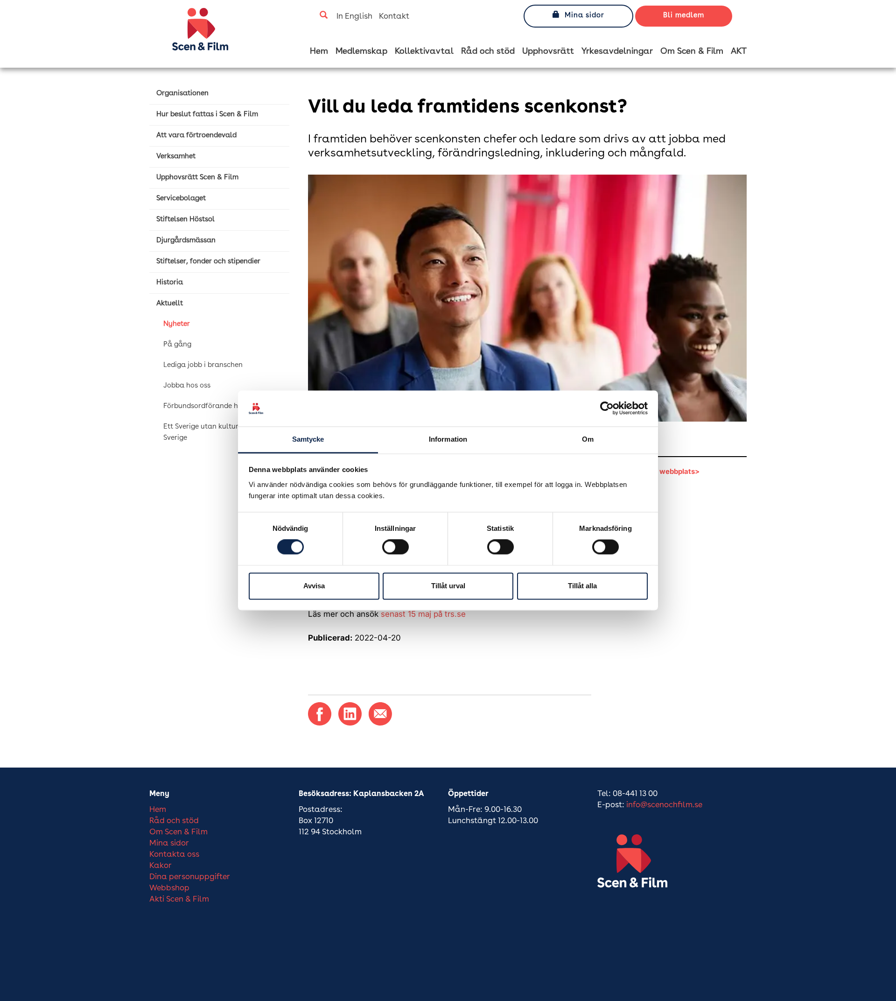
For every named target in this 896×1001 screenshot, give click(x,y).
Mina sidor (584, 15)
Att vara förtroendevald (196, 135)
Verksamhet (176, 156)
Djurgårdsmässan (186, 240)
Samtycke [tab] (308, 439)
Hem (319, 51)
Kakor (160, 866)
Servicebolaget (181, 198)
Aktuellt (169, 303)
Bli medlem (683, 15)
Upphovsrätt (548, 51)
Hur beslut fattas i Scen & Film (207, 114)
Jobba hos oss (186, 385)
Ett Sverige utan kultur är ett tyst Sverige (218, 432)
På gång (177, 344)
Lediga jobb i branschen (203, 365)
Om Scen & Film (691, 51)
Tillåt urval (448, 586)
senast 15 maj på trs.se (423, 614)
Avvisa (314, 586)
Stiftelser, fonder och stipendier (208, 261)
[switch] (395, 547)
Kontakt (394, 17)
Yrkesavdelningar (617, 51)
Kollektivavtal (424, 51)
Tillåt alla (582, 586)
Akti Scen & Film (179, 899)
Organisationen (182, 93)
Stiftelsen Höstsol (185, 219)
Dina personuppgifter (189, 877)
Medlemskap (361, 51)
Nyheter (176, 324)
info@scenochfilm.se (664, 805)
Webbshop (169, 888)
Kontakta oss (174, 855)
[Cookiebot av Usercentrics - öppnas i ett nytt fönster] (607, 409)
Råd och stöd (488, 51)
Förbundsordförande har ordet (214, 406)
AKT (739, 51)
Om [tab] (588, 439)
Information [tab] (448, 439)
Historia (169, 282)
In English (354, 17)
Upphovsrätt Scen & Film (197, 177)
